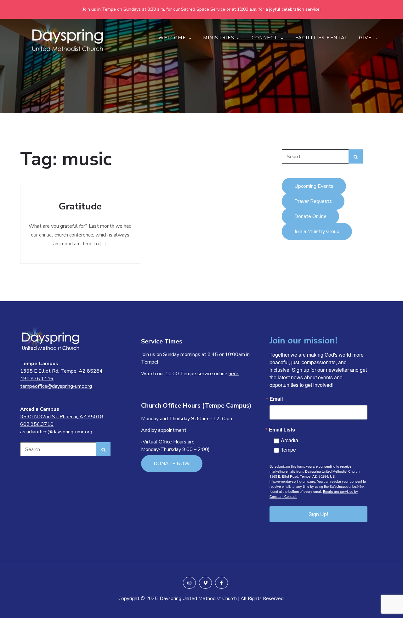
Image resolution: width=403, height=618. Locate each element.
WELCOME (172, 38)
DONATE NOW (172, 463)
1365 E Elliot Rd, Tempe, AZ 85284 (61, 371)
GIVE (365, 38)
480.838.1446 (37, 378)
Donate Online (310, 216)
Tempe (288, 449)
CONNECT (265, 38)
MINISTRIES (218, 38)
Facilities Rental (322, 38)
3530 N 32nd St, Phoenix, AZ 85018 (61, 416)
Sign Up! (318, 514)
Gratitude (80, 206)
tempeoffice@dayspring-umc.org (56, 386)
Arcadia (289, 440)
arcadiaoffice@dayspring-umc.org (56, 431)
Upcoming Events (313, 186)
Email (276, 398)
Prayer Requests (313, 201)
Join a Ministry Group (316, 231)
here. (234, 373)
